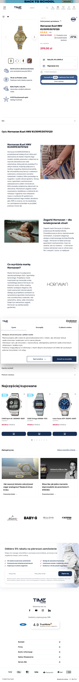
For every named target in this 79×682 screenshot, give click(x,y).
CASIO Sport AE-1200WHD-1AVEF (13, 419)
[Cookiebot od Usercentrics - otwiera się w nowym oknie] (68, 321)
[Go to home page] (17, 7)
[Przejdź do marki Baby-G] (30, 518)
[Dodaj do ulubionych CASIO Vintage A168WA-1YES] (49, 394)
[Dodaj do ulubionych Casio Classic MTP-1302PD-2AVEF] (75, 394)
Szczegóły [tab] (39, 327)
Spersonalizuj (38, 359)
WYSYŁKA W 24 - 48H (73, 37)
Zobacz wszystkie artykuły (67, 450)
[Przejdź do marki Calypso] (67, 518)
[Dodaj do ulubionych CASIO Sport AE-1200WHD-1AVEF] (24, 394)
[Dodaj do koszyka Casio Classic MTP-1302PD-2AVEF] (65, 434)
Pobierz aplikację (59, 81)
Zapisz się (65, 573)
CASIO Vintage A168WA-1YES (37, 419)
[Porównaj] (3, 17)
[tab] (39, 121)
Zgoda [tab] (13, 327)
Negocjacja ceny (61, 66)
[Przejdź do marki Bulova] (48, 518)
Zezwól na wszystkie (64, 359)
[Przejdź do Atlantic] (12, 518)
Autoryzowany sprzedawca (49, 21)
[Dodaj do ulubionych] (8, 17)
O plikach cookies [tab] (65, 327)
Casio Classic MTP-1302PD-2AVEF (64, 419)
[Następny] (34, 37)
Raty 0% (61, 59)
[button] (20, 37)
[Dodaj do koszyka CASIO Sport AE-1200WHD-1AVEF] (14, 434)
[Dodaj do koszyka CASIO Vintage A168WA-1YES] (39, 434)
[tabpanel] (39, 233)
